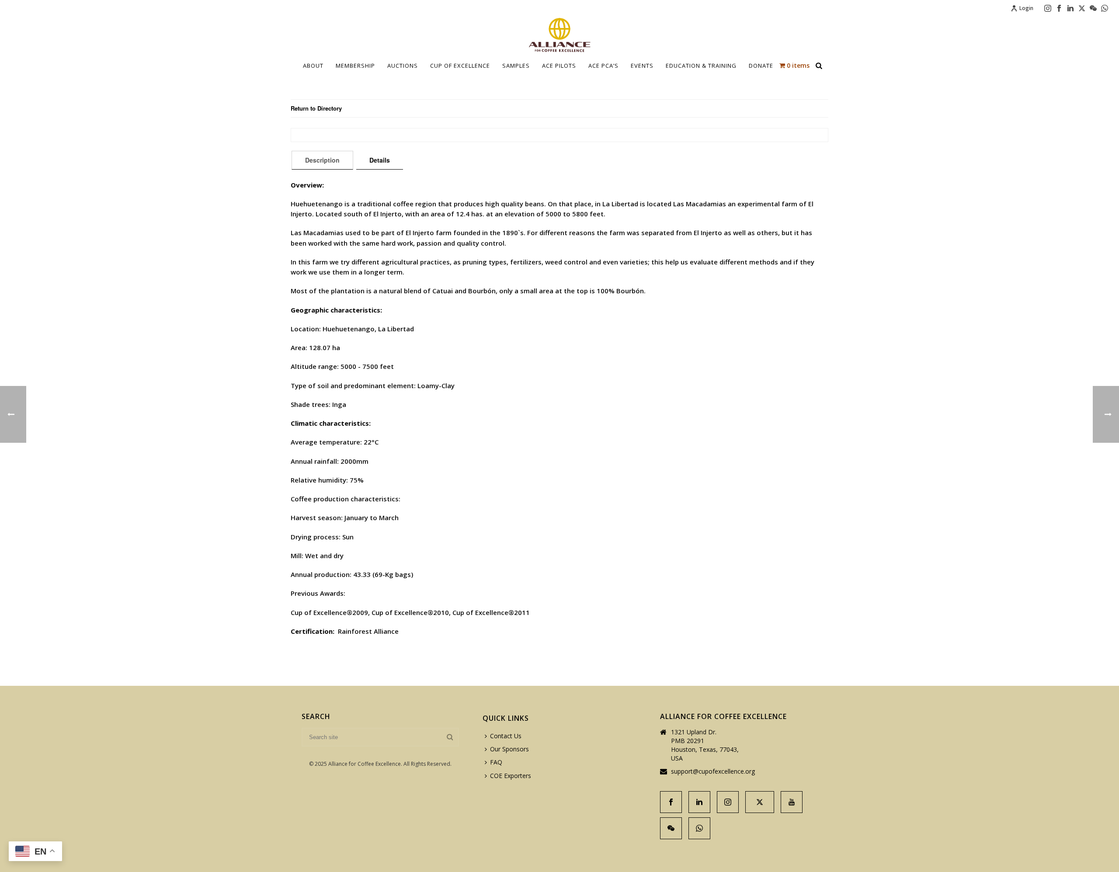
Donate (761, 65)
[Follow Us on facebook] (671, 802)
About (313, 65)
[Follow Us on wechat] (671, 828)
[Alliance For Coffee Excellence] (559, 35)
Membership (355, 65)
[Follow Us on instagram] (728, 802)
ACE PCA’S (603, 65)
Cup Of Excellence (460, 65)
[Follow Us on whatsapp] (699, 828)
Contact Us (505, 736)
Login (1026, 8)
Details (379, 160)
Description (322, 160)
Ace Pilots (559, 65)
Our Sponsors (509, 749)
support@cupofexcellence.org (713, 771)
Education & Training (701, 65)
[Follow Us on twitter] (759, 802)
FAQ (496, 762)
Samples (516, 65)
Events (642, 65)
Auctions (402, 65)
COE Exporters (510, 775)
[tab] (322, 160)
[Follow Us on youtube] (792, 802)
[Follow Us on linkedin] (699, 802)
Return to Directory (316, 108)
